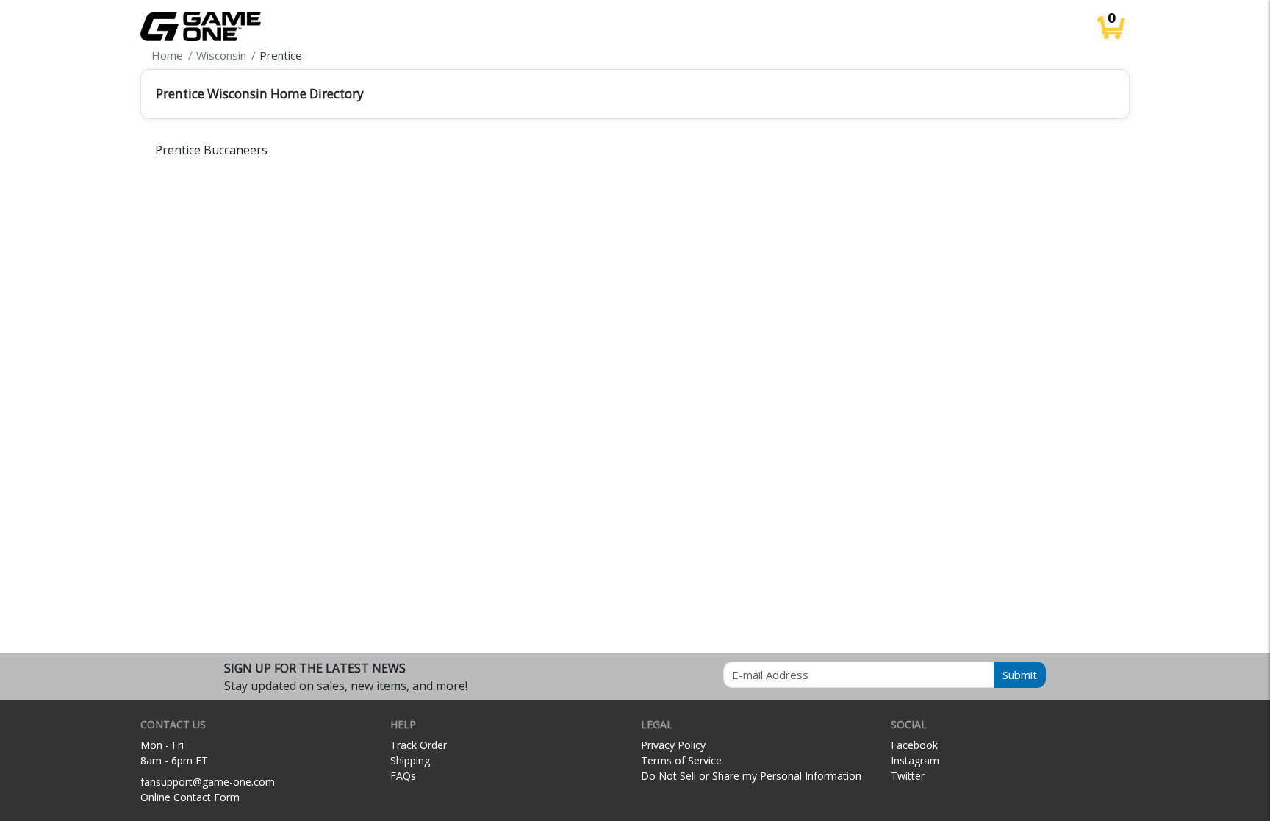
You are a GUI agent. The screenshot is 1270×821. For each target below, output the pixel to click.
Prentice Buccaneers (211, 150)
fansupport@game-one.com (207, 782)
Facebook (914, 745)
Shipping (410, 760)
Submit (1019, 674)
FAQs (403, 776)
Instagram (915, 760)
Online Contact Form (190, 797)
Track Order (418, 745)
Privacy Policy (673, 745)
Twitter (908, 776)
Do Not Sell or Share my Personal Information (751, 776)
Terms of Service (681, 760)
